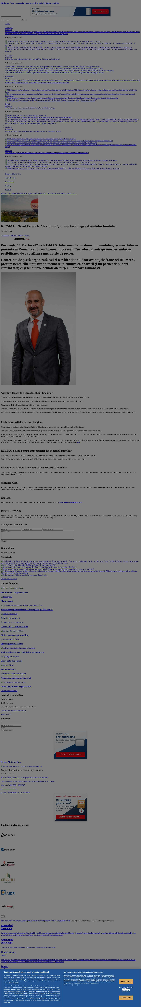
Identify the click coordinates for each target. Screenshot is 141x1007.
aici (24, 995)
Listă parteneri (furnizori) (71, 985)
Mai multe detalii (13, 982)
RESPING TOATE (126, 998)
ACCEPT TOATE (126, 981)
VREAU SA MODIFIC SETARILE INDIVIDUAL (126, 988)
